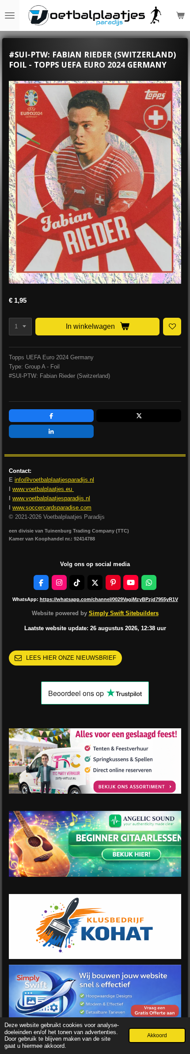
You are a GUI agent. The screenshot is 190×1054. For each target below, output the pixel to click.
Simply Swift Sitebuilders (124, 613)
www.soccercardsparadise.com (51, 507)
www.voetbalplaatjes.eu (43, 489)
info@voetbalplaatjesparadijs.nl (54, 479)
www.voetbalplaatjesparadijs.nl (51, 498)
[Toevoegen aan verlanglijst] (172, 327)
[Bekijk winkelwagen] (180, 15)
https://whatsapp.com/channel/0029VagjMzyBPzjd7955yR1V (109, 599)
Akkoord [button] (157, 1035)
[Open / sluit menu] (9, 15)
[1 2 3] (20, 327)
